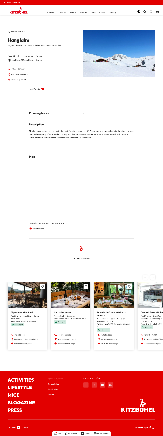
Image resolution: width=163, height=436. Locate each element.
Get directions (38, 228)
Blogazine (21, 402)
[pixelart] (18, 428)
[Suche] (144, 11)
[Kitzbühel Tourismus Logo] (19, 10)
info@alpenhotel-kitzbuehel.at (26, 339)
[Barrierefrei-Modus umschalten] (139, 12)
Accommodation (103, 433)
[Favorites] (42, 286)
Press (15, 410)
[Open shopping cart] (157, 11)
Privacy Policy (53, 384)
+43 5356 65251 (106, 335)
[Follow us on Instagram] (94, 385)
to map (39, 60)
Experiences (72, 433)
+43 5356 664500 (64, 335)
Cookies (51, 394)
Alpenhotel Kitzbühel (22, 312)
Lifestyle (62, 12)
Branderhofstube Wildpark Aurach (111, 313)
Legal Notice (53, 389)
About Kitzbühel (98, 12)
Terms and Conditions (56, 379)
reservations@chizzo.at (67, 339)
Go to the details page (22, 343)
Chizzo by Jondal (62, 312)
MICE (13, 395)
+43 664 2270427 (17, 69)
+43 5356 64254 (20, 335)
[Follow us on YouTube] (102, 385)
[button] (5, 11)
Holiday (83, 12)
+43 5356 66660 (14, 2)
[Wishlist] (151, 11)
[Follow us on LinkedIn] (110, 385)
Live (59, 433)
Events (73, 12)
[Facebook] (86, 385)
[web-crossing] (144, 428)
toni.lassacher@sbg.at (20, 74)
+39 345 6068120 (150, 335)
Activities (51, 12)
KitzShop (112, 12)
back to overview (17, 31)
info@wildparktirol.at (109, 339)
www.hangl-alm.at (18, 80)
